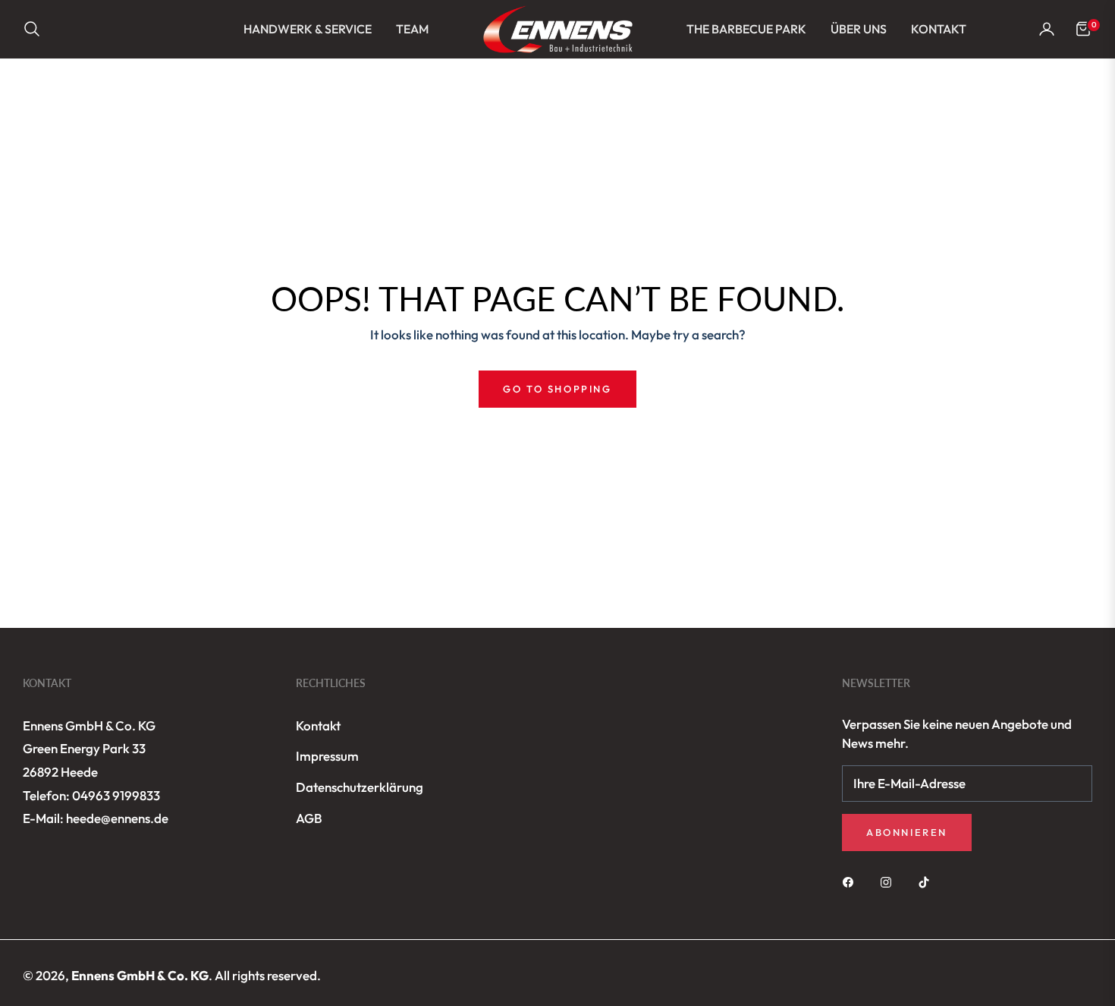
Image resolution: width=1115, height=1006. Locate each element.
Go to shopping (557, 389)
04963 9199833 (116, 795)
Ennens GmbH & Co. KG (140, 975)
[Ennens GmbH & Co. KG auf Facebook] (852, 881)
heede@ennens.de (117, 818)
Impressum (327, 756)
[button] (36, 28)
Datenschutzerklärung (359, 787)
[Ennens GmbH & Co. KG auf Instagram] (890, 881)
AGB (309, 818)
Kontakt (318, 725)
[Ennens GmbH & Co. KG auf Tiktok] (928, 881)
